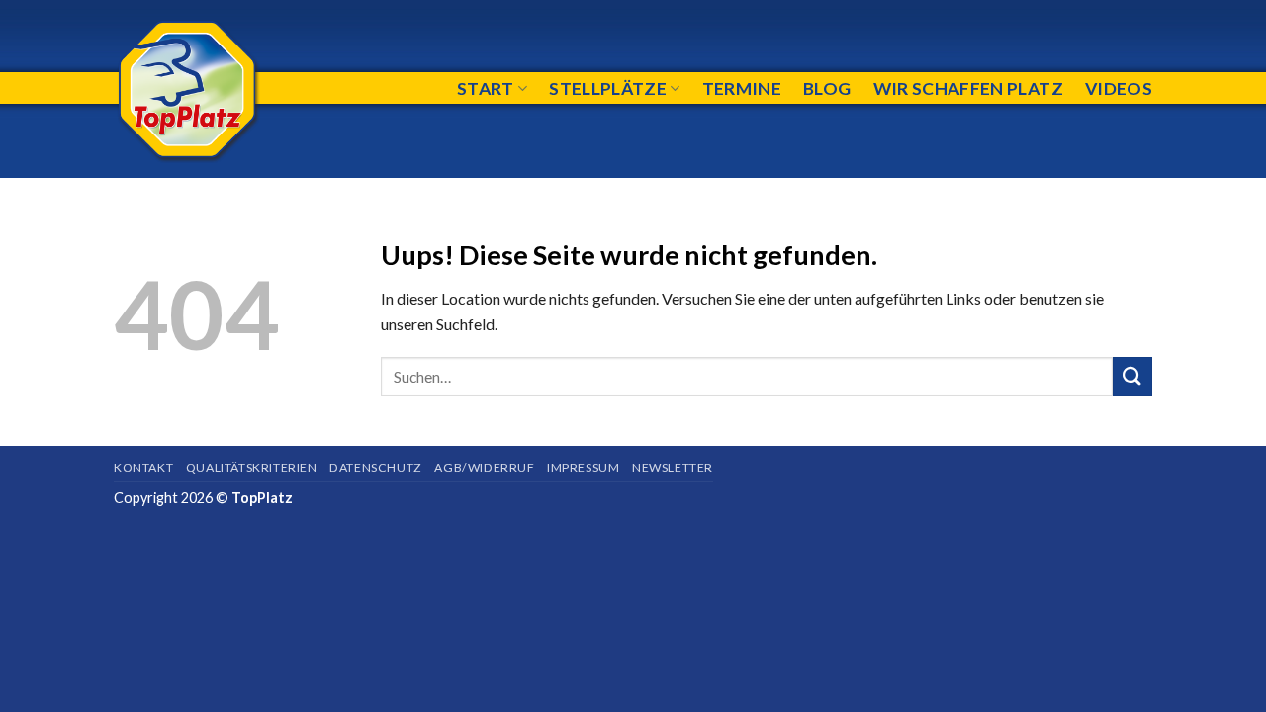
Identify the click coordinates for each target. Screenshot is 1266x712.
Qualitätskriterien (251, 467)
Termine (741, 88)
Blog (827, 88)
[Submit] (1132, 376)
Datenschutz (375, 467)
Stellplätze (608, 88)
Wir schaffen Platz (968, 88)
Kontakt (143, 467)
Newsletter (672, 467)
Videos (1118, 88)
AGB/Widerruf (484, 467)
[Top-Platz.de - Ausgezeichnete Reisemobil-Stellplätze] (237, 89)
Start (485, 88)
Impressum (583, 467)
